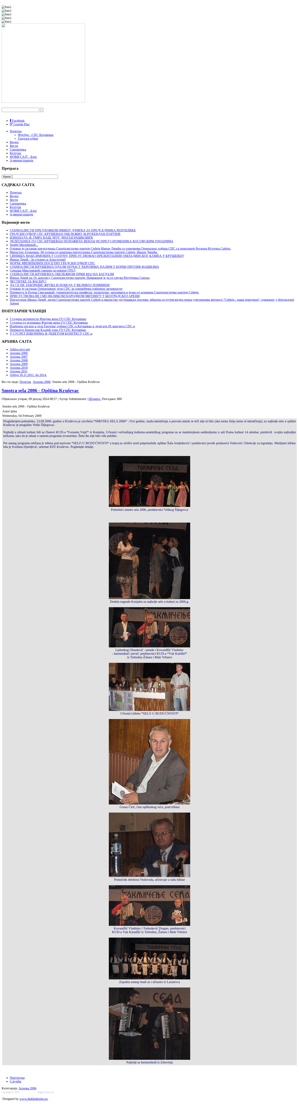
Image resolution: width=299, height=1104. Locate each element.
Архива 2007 (19, 356)
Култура (15, 153)
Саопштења (18, 149)
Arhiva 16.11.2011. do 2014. (28, 375)
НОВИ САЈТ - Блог (23, 156)
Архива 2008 (19, 360)
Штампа (94, 399)
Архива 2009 (19, 364)
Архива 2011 (18, 371)
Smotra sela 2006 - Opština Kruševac (40, 390)
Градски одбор (28, 138)
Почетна (16, 131)
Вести (14, 146)
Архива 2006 (19, 353)
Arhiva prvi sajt (20, 349)
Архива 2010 (19, 367)
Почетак (25, 382)
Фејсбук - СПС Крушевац (35, 135)
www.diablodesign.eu (34, 1099)
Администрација (21, 160)
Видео (14, 142)
